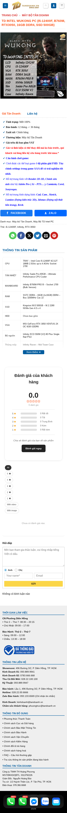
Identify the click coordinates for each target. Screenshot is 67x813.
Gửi (33, 583)
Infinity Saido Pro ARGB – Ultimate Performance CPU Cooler (39, 275)
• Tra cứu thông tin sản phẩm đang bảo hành (25, 760)
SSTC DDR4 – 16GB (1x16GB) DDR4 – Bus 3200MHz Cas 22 (41, 296)
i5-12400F (11, 227)
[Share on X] (29, 235)
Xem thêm (32, 352)
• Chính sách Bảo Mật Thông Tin (19, 728)
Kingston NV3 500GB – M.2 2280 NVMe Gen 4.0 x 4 (38, 306)
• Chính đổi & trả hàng (13, 746)
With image (12, 510)
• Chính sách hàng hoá (14, 750)
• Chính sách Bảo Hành (14, 732)
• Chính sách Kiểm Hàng (15, 741)
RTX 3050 (30, 227)
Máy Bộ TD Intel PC (43, 221)
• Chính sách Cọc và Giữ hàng (18, 723)
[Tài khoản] (53, 5)
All (8, 467)
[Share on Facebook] (21, 235)
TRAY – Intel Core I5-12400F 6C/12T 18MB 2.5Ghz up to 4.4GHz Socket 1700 (40, 264)
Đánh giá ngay (34, 448)
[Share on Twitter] (37, 235)
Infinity (20, 227)
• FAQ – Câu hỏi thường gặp (17, 755)
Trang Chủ (10, 15)
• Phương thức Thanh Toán (16, 719)
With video (11, 504)
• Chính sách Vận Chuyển (15, 737)
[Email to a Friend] (46, 235)
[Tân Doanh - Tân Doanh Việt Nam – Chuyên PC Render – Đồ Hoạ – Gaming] (25, 5)
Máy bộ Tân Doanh (35, 15)
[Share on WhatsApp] (13, 235)
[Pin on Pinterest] (54, 235)
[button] (5, 5)
